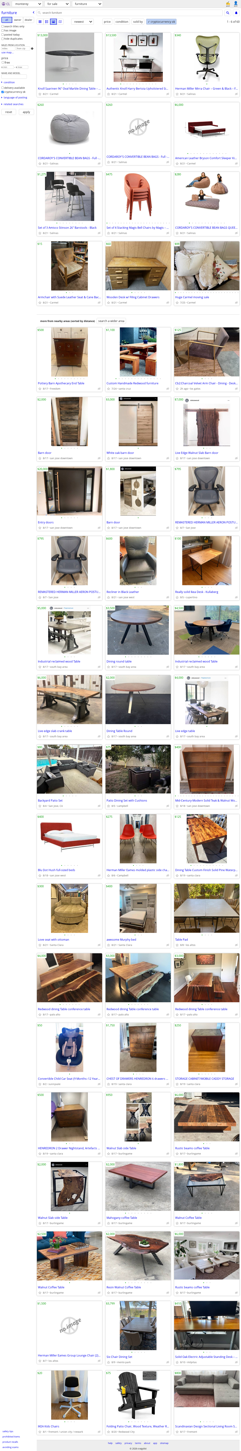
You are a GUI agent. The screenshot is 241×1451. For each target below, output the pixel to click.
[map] (60, 22)
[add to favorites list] (40, 94)
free (7, 62)
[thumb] (46, 22)
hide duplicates (13, 38)
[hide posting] (99, 94)
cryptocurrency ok (14, 91)
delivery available (14, 87)
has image (10, 30)
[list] (40, 22)
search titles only (14, 26)
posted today (12, 34)
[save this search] (236, 13)
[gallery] (53, 22)
